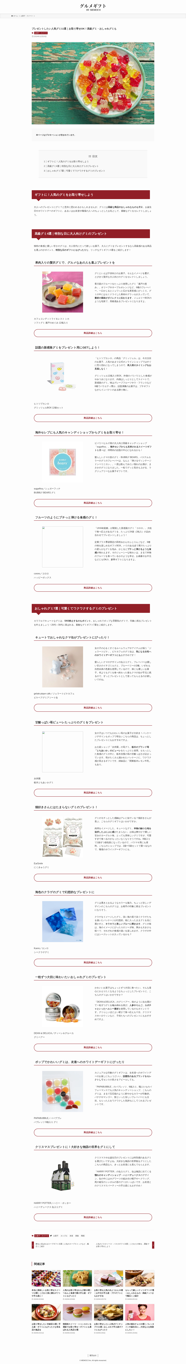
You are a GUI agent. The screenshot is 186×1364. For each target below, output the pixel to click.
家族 (77, 1236)
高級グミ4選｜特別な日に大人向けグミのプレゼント (73, 166)
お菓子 (55, 1236)
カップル (64, 1236)
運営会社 (93, 1355)
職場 (82, 1236)
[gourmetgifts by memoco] (93, 7)
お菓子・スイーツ (41, 33)
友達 (71, 1236)
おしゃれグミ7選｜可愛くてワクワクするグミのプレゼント (76, 171)
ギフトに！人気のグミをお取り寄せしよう (68, 161)
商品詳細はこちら (93, 333)
